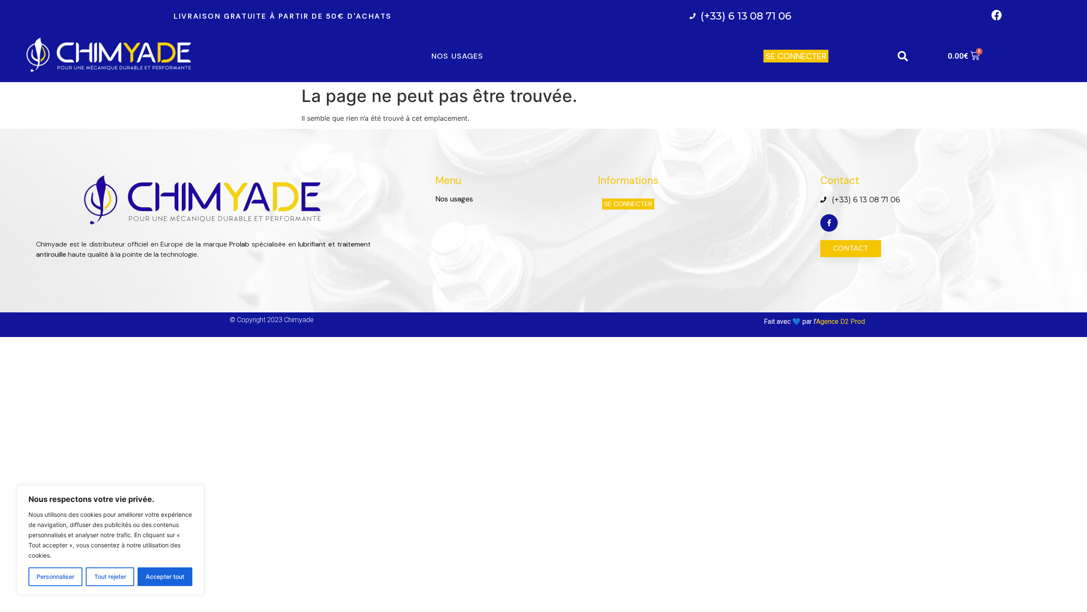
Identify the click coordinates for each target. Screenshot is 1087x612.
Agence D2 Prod (841, 321)
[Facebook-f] (829, 223)
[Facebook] (997, 15)
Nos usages (457, 56)
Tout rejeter (110, 576)
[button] (795, 56)
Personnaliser (55, 576)
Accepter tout (165, 576)
